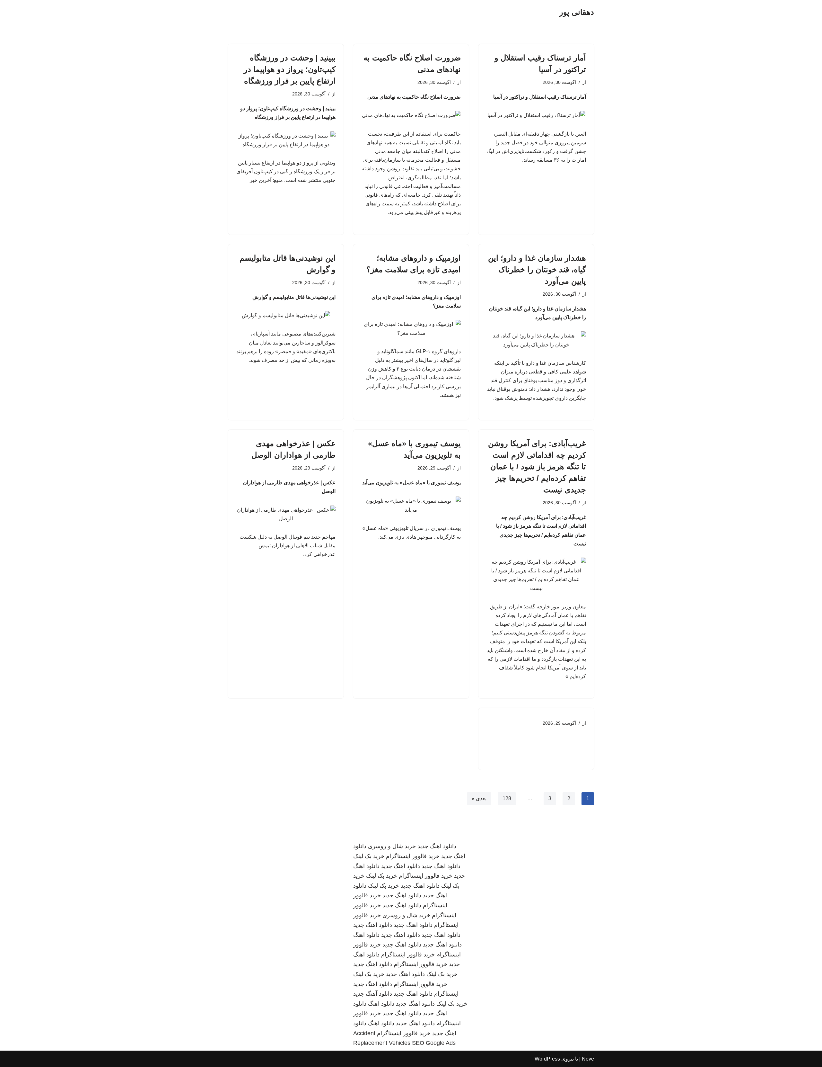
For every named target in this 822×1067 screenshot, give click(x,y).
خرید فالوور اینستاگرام (413, 856)
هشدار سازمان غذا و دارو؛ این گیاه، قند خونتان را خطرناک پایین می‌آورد (537, 269)
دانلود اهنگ (366, 935)
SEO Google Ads (434, 1043)
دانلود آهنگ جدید (372, 994)
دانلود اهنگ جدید (436, 846)
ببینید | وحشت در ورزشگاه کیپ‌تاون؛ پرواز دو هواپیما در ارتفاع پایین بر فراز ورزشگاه (290, 69)
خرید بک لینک (368, 856)
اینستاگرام (446, 994)
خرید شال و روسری (392, 846)
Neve (588, 1059)
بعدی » (479, 798)
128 (507, 798)
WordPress (547, 1059)
